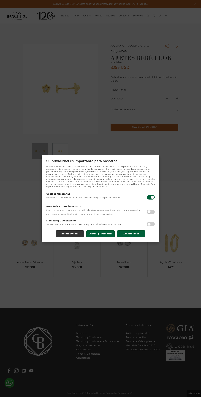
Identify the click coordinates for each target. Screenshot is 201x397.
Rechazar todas (70, 234)
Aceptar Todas (131, 234)
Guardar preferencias (100, 234)
